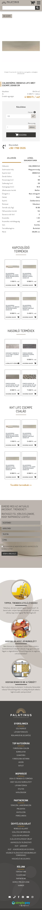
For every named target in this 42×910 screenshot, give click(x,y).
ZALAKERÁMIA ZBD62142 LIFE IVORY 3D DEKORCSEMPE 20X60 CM (29, 467)
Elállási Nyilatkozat (21, 836)
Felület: (31, 112)
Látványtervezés (21, 732)
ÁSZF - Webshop (21, 846)
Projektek (21, 809)
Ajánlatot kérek (12, 363)
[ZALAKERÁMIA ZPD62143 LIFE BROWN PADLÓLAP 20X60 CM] (29, 298)
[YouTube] (28, 897)
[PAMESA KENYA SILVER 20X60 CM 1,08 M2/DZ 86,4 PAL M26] (12, 376)
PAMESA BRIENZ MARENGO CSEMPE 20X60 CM (28, 354)
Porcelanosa (21, 816)
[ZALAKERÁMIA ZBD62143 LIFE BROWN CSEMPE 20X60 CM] (29, 266)
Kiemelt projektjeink (21, 882)
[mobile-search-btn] (37, 8)
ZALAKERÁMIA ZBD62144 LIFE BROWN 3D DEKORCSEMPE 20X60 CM (12, 308)
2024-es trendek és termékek (21, 779)
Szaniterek (21, 755)
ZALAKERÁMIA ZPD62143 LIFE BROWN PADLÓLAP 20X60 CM (28, 308)
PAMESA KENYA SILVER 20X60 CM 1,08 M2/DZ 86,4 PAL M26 (12, 385)
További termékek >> (21, 484)
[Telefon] (14, 897)
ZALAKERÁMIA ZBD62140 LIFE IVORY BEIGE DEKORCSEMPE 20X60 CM (12, 276)
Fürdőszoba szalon (21, 748)
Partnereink (21, 879)
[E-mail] (10, 897)
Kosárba (22, 134)
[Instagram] (33, 897)
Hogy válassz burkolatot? (21, 782)
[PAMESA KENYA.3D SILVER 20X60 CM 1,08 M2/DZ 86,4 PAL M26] (29, 376)
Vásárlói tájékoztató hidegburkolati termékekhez (21, 854)
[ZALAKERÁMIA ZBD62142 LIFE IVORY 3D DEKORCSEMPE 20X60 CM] (29, 458)
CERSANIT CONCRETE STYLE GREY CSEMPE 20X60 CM (12, 354)
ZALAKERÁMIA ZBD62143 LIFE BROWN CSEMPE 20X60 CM (28, 276)
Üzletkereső (21, 728)
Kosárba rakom (11, 285)
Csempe (8, 16)
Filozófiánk (21, 875)
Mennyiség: (32, 123)
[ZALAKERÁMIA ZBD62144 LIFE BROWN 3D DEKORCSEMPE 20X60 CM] (12, 298)
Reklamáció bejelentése (21, 735)
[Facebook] (19, 897)
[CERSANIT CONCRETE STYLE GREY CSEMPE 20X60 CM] (12, 346)
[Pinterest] (23, 897)
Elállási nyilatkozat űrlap (21, 839)
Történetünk (21, 872)
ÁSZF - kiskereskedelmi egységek (21, 849)
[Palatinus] (38, 3)
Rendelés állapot (21, 829)
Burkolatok (21, 752)
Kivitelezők (21, 812)
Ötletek (21, 789)
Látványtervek (21, 785)
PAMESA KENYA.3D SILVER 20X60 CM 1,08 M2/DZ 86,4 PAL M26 (29, 385)
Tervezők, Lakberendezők (21, 805)
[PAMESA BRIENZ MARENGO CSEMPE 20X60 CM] (29, 346)
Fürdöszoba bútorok (21, 759)
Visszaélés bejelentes (21, 859)
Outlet (21, 766)
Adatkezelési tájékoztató (21, 842)
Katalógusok (21, 792)
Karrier (21, 885)
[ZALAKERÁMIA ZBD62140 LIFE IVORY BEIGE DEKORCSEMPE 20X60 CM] (12, 266)
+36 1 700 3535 (17, 148)
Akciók (21, 762)
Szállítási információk (21, 832)
